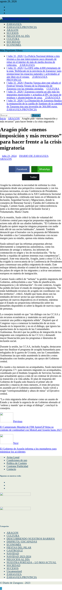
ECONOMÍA (14, 44)
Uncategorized (14, 571)
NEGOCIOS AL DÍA (18, 36)
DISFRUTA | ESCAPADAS (22, 541)
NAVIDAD (13, 553)
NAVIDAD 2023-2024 (19, 556)
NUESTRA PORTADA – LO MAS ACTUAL (31, 562)
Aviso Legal (13, 457)
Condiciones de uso (17, 460)
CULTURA (13, 39)
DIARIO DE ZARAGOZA (33, 156)
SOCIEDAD (13, 42)
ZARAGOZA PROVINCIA (22, 27)
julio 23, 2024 (9, 156)
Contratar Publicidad (17, 466)
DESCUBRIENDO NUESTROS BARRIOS (31, 538)
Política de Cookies (17, 463)
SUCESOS (13, 33)
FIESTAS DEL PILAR (19, 547)
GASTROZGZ (15, 550)
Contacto (11, 469)
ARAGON (12, 30)
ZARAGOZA (14, 24)
